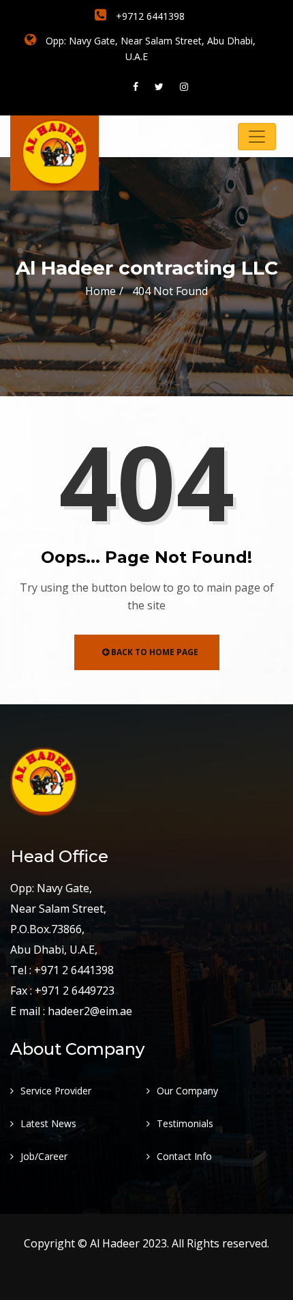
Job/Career (43, 1156)
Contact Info (184, 1156)
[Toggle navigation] (257, 136)
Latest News (48, 1123)
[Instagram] (184, 86)
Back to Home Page (153, 652)
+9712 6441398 (149, 16)
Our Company (187, 1090)
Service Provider (55, 1090)
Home (100, 291)
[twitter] (159, 86)
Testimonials (185, 1123)
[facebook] (135, 86)
